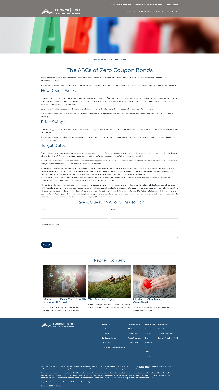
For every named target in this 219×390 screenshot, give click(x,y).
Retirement (149, 329)
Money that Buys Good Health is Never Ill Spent (64, 301)
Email (113, 209)
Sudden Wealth (133, 342)
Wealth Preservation (135, 338)
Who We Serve (133, 329)
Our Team (105, 333)
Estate (147, 338)
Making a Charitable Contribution (147, 301)
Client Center (172, 4)
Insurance (148, 342)
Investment (149, 333)
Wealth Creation (133, 333)
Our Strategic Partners (109, 338)
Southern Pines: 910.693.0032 (148, 4)
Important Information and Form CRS (56, 382)
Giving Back (106, 342)
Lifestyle (148, 356)
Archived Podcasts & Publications (113, 347)
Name (43, 209)
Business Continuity (81, 382)
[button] (131, 11)
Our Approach (106, 329)
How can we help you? (50, 224)
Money (147, 352)
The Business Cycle (101, 299)
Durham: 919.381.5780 (121, 4)
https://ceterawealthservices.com (139, 378)
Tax (146, 347)
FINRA (141, 366)
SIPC (147, 366)
